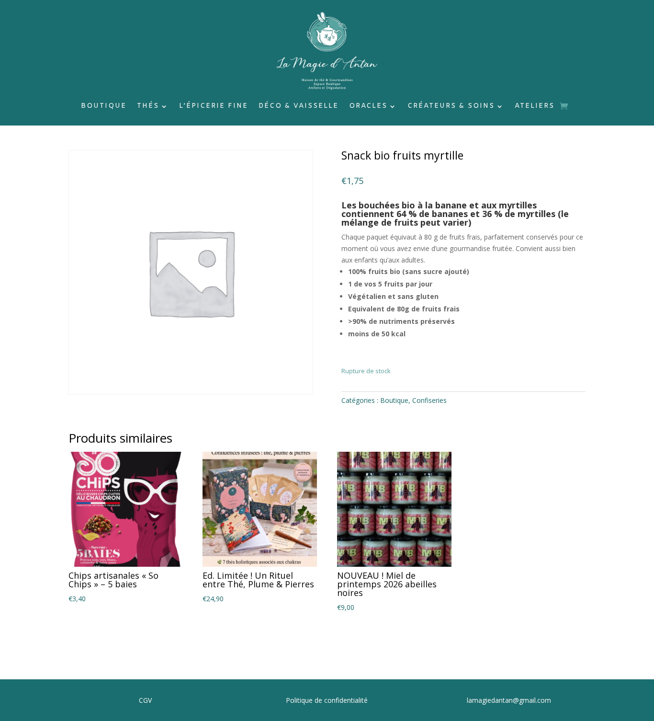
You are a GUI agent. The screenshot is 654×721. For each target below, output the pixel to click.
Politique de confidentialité (327, 700)
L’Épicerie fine (213, 107)
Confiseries (429, 400)
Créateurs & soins (451, 107)
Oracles (368, 107)
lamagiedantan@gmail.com (509, 700)
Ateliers (534, 107)
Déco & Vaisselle (298, 107)
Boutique (103, 107)
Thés (148, 107)
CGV (145, 700)
